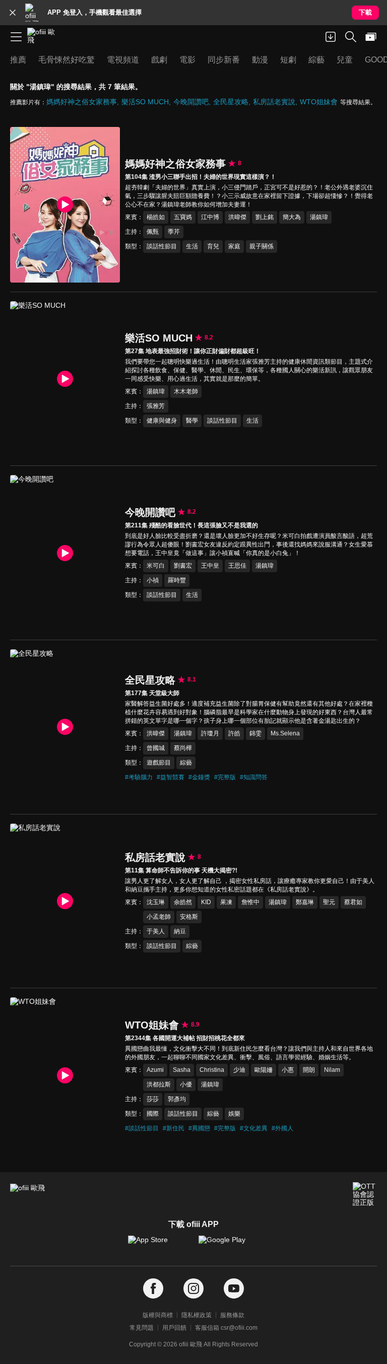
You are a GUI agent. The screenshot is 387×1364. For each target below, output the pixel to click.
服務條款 (232, 1315)
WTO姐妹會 (319, 102)
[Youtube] (234, 1288)
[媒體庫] (371, 37)
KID (206, 902)
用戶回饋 (174, 1327)
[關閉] (12, 12)
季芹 (174, 231)
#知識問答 (254, 777)
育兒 (213, 246)
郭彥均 (177, 1099)
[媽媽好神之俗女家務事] (65, 205)
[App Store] (158, 1245)
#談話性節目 (142, 1128)
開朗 (309, 1069)
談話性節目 (162, 246)
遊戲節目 (159, 762)
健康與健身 (162, 420)
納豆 (180, 931)
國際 (153, 1113)
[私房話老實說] (65, 901)
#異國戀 (199, 1128)
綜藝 (186, 762)
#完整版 (225, 777)
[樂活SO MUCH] (65, 379)
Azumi (155, 1069)
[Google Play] (229, 1245)
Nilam (332, 1069)
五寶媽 (183, 217)
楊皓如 (156, 217)
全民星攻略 (230, 102)
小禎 (153, 580)
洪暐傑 (237, 217)
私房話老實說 (274, 102)
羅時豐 (177, 580)
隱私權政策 (196, 1315)
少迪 (239, 1069)
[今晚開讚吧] (65, 553)
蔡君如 (353, 902)
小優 (186, 1084)
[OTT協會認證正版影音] (365, 1194)
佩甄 (153, 231)
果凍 (226, 902)
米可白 (156, 565)
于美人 (156, 931)
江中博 (210, 217)
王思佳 (237, 565)
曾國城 (156, 748)
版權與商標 (158, 1315)
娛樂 (234, 1113)
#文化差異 (254, 1128)
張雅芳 (156, 406)
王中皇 (210, 565)
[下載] (331, 37)
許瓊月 (210, 733)
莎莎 (153, 1099)
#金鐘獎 (199, 777)
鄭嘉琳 (305, 902)
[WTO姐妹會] (65, 1075)
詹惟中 (250, 902)
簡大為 (292, 217)
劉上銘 (264, 217)
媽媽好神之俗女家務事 (81, 102)
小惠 (288, 1069)
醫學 (192, 420)
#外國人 (282, 1128)
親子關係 (261, 246)
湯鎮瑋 (319, 217)
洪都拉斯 (159, 1084)
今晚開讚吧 (191, 102)
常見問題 (142, 1327)
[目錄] (16, 37)
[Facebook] (153, 1288)
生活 (192, 246)
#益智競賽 (170, 777)
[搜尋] (351, 37)
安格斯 (189, 916)
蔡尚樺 (183, 748)
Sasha (181, 1069)
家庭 (234, 246)
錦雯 (255, 733)
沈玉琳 (156, 902)
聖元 (329, 902)
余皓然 (183, 902)
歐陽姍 (263, 1069)
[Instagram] (193, 1288)
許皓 (234, 733)
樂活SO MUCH (145, 102)
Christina (212, 1069)
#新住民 (173, 1128)
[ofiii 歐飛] (44, 37)
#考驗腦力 (139, 777)
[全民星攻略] (65, 727)
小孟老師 (159, 916)
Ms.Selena (285, 733)
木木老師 (186, 391)
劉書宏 (183, 565)
